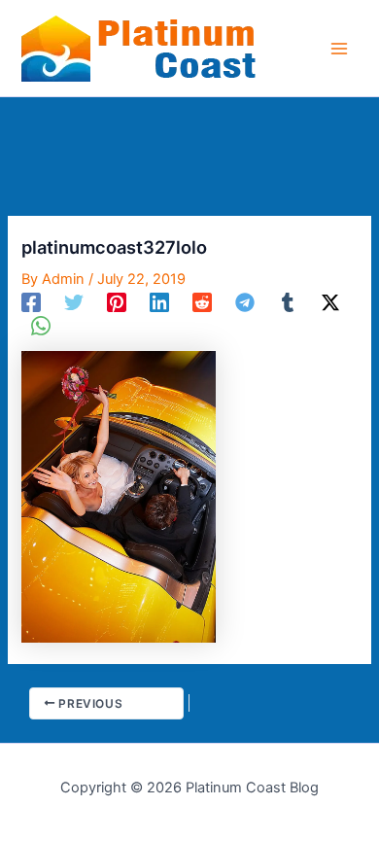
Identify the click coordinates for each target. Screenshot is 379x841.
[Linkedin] (159, 302)
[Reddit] (202, 302)
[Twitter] (74, 302)
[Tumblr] (287, 302)
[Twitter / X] (330, 302)
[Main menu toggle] (339, 48)
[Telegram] (245, 302)
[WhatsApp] (41, 325)
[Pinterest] (116, 302)
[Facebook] (31, 302)
